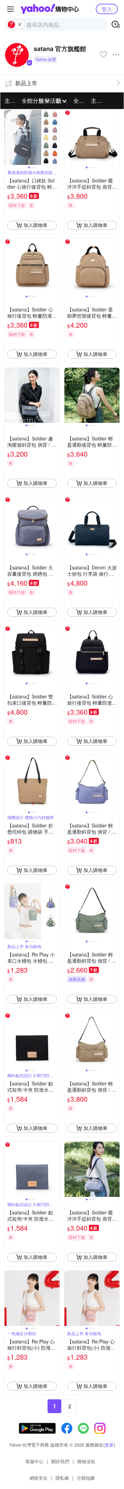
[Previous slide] (8, 137)
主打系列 (97, 101)
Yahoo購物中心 (50, 9)
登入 (107, 8)
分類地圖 (86, 1478)
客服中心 (34, 1461)
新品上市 (26, 83)
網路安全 (39, 1478)
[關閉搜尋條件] (20, 24)
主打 (10, 101)
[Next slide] (55, 137)
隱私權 (62, 1478)
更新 (109, 1444)
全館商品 (79, 101)
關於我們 (60, 1461)
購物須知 (86, 1461)
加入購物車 (35, 224)
